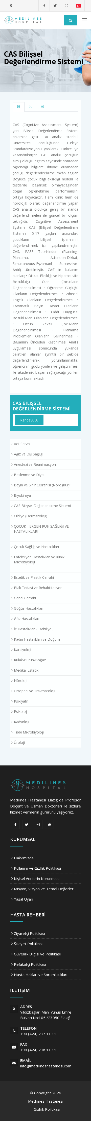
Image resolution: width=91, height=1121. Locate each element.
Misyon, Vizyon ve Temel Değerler (44, 888)
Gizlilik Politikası (47, 1109)
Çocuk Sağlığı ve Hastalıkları (36, 546)
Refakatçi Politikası (30, 964)
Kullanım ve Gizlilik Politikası (37, 868)
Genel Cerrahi (25, 598)
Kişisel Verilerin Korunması (36, 878)
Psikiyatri (21, 701)
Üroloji (19, 742)
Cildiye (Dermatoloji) (30, 516)
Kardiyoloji (22, 649)
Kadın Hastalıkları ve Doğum (37, 639)
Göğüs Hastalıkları (28, 608)
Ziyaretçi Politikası (29, 933)
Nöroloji (20, 680)
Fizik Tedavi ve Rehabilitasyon (38, 587)
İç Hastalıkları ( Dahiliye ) (34, 629)
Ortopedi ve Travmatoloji (34, 690)
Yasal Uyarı (23, 899)
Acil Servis (22, 443)
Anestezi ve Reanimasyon (35, 464)
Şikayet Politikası (28, 943)
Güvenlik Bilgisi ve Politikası (37, 953)
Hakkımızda (24, 857)
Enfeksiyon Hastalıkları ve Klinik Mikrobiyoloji (39, 559)
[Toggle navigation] (84, 21)
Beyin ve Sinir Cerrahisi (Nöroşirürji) (43, 485)
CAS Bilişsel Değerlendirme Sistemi (42, 406)
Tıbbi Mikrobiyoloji (29, 732)
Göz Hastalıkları (26, 618)
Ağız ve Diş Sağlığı (28, 454)
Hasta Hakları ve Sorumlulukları (40, 974)
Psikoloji (21, 711)
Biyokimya (22, 495)
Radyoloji (21, 721)
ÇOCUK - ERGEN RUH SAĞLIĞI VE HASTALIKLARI (41, 529)
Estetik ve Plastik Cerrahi (34, 577)
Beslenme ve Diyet (29, 474)
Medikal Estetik (26, 670)
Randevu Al (29, 420)
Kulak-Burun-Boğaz (30, 660)
